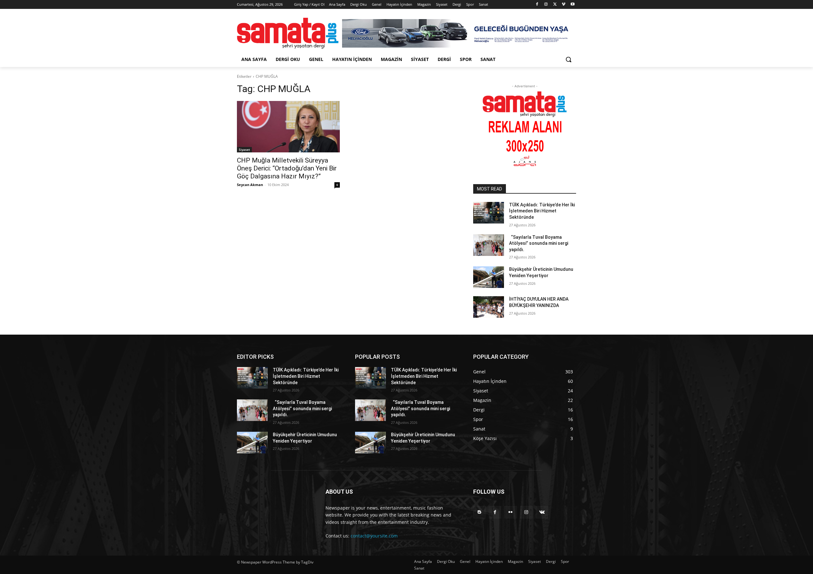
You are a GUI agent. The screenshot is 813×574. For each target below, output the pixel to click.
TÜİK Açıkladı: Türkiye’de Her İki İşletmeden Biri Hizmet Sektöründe (542, 211)
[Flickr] (510, 512)
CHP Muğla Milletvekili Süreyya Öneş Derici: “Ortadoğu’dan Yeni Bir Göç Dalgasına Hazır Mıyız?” (287, 168)
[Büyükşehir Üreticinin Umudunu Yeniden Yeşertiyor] (488, 277)
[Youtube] (572, 4)
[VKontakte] (542, 512)
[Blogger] (479, 512)
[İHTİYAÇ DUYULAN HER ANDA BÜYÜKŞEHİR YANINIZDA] (488, 307)
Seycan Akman (250, 184)
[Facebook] (537, 4)
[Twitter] (555, 4)
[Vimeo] (563, 4)
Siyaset (244, 149)
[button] (568, 59)
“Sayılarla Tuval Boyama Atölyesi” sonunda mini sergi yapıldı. (538, 243)
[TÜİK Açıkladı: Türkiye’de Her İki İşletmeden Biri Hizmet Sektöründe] (488, 213)
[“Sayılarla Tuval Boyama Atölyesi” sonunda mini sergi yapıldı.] (488, 245)
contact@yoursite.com (374, 536)
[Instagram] (546, 4)
